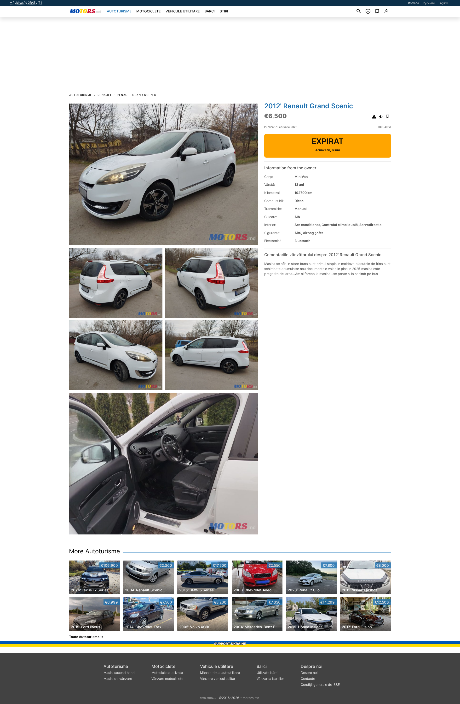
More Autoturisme (94, 551)
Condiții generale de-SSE (320, 684)
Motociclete (148, 11)
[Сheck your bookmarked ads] (377, 11)
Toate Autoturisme (84, 637)
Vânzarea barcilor (270, 678)
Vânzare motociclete (167, 678)
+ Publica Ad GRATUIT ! (26, 2)
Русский (429, 3)
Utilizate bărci (267, 673)
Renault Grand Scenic (136, 95)
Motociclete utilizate (167, 673)
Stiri (224, 11)
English (443, 3)
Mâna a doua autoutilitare (220, 673)
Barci (210, 11)
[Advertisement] (230, 56)
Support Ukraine (230, 644)
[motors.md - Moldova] (208, 697)
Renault (105, 95)
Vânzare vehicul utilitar (217, 678)
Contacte (308, 678)
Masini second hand (119, 673)
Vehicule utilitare (183, 11)
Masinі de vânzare (118, 678)
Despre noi (311, 666)
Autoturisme (119, 11)
